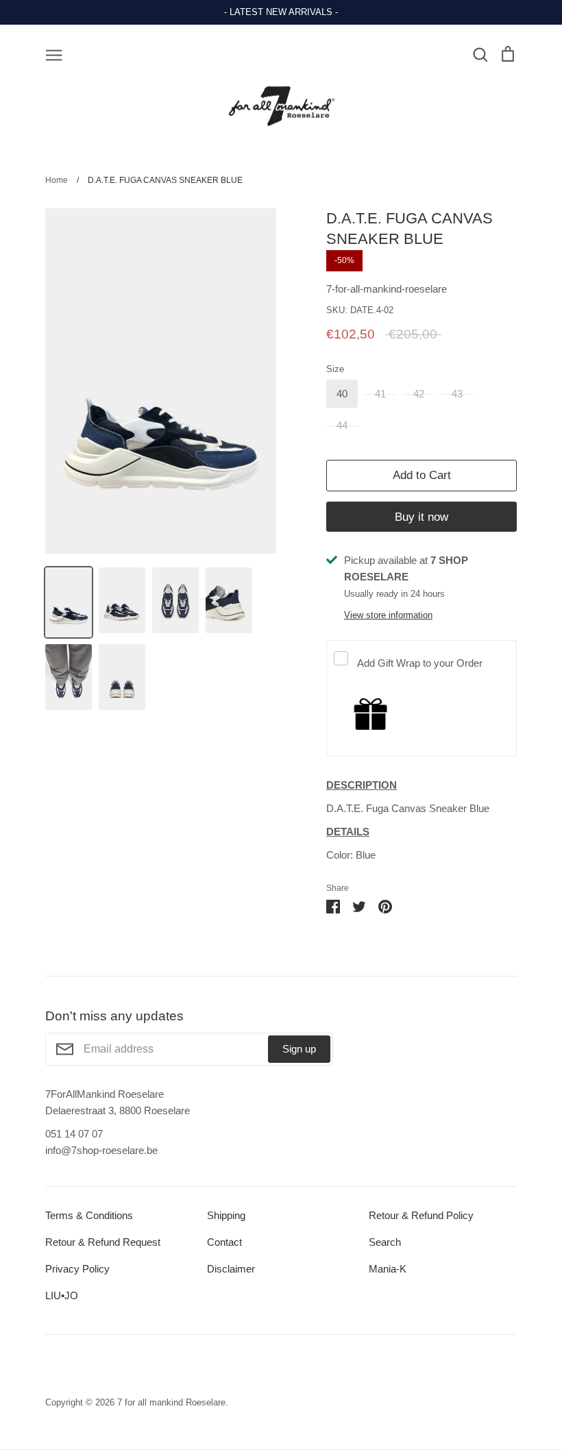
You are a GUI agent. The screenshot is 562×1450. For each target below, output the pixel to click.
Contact (224, 1242)
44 (342, 425)
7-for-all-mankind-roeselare (386, 289)
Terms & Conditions (89, 1215)
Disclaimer (231, 1269)
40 (342, 394)
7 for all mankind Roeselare (171, 1402)
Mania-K (387, 1269)
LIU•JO (61, 1295)
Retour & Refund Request (102, 1242)
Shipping (226, 1215)
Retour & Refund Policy (421, 1215)
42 (418, 394)
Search (385, 1242)
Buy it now (421, 517)
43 (457, 394)
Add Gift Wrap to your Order (419, 663)
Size (335, 369)
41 (380, 394)
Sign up (299, 1049)
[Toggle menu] (54, 54)
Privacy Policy (77, 1269)
